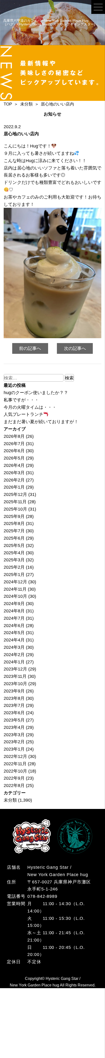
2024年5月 (14, 632)
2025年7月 (14, 530)
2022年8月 (14, 785)
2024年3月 (14, 647)
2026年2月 (14, 479)
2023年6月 (14, 712)
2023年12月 (15, 668)
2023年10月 (15, 683)
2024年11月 (15, 589)
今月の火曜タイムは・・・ (30, 407)
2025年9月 (14, 516)
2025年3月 (14, 559)
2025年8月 (14, 523)
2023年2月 (14, 741)
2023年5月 (14, 720)
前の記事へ (30, 348)
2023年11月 (15, 676)
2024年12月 (15, 581)
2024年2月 (14, 654)
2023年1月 (14, 749)
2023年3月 (14, 734)
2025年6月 (14, 538)
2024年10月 (15, 596)
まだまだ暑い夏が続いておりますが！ (41, 421)
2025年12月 (15, 494)
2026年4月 (14, 465)
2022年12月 (15, 756)
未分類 (10, 800)
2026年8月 (14, 436)
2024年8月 (14, 610)
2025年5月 (14, 545)
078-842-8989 (42, 896)
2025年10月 (15, 509)
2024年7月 (14, 618)
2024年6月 (14, 625)
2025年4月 (14, 552)
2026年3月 (14, 472)
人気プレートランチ (23, 414)
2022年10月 (15, 771)
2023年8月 (14, 698)
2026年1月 (14, 487)
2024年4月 (14, 639)
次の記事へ (75, 348)
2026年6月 (14, 450)
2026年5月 (14, 458)
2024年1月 (14, 661)
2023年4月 (14, 727)
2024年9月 (14, 603)
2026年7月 (14, 443)
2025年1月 (14, 574)
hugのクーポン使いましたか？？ (36, 392)
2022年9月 (14, 778)
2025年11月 (15, 501)
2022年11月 (15, 763)
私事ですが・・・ (21, 399)
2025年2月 (14, 567)
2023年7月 (14, 705)
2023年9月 (14, 690)
